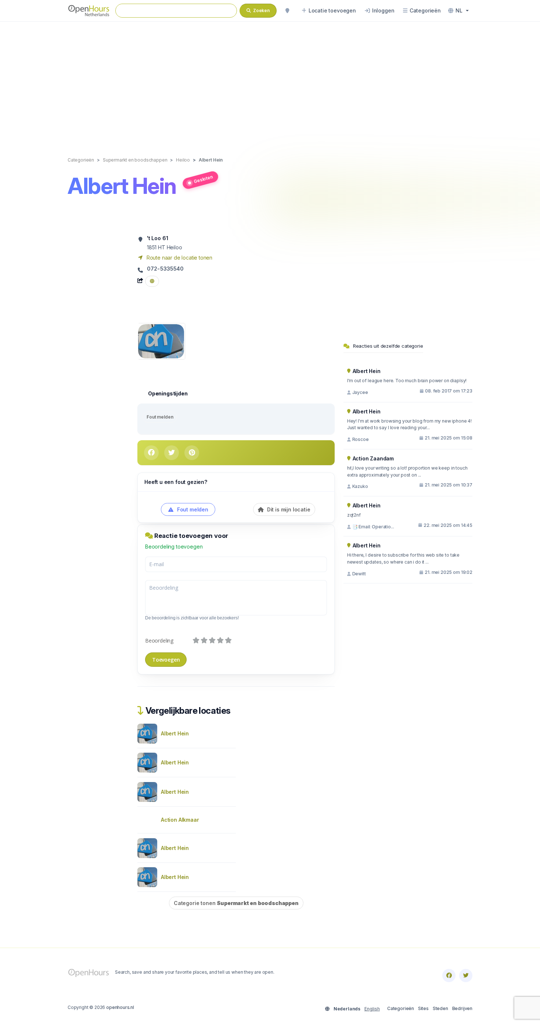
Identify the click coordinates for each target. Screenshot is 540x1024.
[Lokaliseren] (287, 11)
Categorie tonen (236, 903)
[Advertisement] (270, 81)
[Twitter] (465, 975)
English (372, 1009)
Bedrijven (462, 1008)
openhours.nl (120, 1007)
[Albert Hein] (161, 340)
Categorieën (400, 1008)
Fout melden (160, 417)
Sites (423, 1008)
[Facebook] (449, 975)
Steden (440, 1008)
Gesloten (203, 179)
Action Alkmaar (180, 820)
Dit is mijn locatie (288, 509)
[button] (458, 11)
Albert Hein (175, 733)
